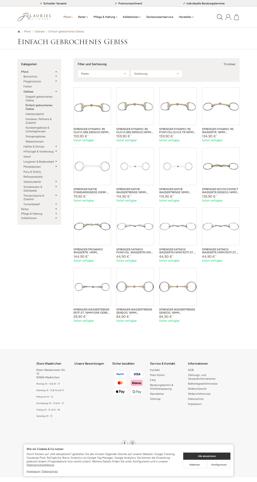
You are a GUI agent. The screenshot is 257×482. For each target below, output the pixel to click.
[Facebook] (124, 443)
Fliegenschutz (32, 81)
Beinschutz (30, 76)
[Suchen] (220, 17)
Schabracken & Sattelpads (32, 188)
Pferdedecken (32, 166)
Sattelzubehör (32, 181)
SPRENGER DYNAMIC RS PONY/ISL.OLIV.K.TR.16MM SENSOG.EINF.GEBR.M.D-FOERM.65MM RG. (176, 131)
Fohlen (27, 86)
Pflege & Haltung (31, 213)
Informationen (198, 363)
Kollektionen (29, 218)
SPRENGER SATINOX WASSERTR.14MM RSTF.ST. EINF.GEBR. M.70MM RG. (176, 251)
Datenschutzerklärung (40, 465)
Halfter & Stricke (33, 146)
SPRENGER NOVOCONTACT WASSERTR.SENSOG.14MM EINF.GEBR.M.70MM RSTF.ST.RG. (220, 191)
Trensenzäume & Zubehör (33, 197)
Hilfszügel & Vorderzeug (38, 151)
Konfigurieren (219, 464)
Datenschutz (50, 471)
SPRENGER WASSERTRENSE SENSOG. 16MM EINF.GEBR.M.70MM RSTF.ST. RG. (135, 311)
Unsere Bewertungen (89, 363)
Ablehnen (194, 464)
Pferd (24, 71)
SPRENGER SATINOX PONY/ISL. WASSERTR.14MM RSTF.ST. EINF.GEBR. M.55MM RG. (134, 251)
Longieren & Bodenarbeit (38, 161)
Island (27, 156)
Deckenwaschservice (159, 17)
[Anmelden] (228, 17)
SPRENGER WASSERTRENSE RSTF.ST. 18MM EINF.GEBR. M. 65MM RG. (91, 311)
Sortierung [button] (140, 73)
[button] (156, 73)
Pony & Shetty (32, 171)
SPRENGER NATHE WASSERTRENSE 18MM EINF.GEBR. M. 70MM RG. (132, 191)
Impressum (33, 471)
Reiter (25, 209)
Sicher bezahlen (123, 363)
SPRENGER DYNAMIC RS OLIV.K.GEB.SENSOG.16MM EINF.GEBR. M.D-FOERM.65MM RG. (90, 131)
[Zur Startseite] (34, 17)
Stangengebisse (35, 136)
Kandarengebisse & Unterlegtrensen (37, 129)
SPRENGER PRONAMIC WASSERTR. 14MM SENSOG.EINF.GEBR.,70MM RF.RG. (91, 251)
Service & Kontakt (162, 363)
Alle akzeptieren (207, 456)
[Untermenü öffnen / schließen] (56, 71)
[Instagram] (132, 443)
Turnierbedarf (31, 204)
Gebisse (28, 91)
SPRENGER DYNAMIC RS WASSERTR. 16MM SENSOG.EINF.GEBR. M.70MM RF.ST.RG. (218, 131)
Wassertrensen (35, 141)
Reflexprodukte (33, 176)
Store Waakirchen (48, 363)
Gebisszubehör (35, 114)
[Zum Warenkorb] (236, 17)
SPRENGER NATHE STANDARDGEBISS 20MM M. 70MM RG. (91, 191)
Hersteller (185, 17)
